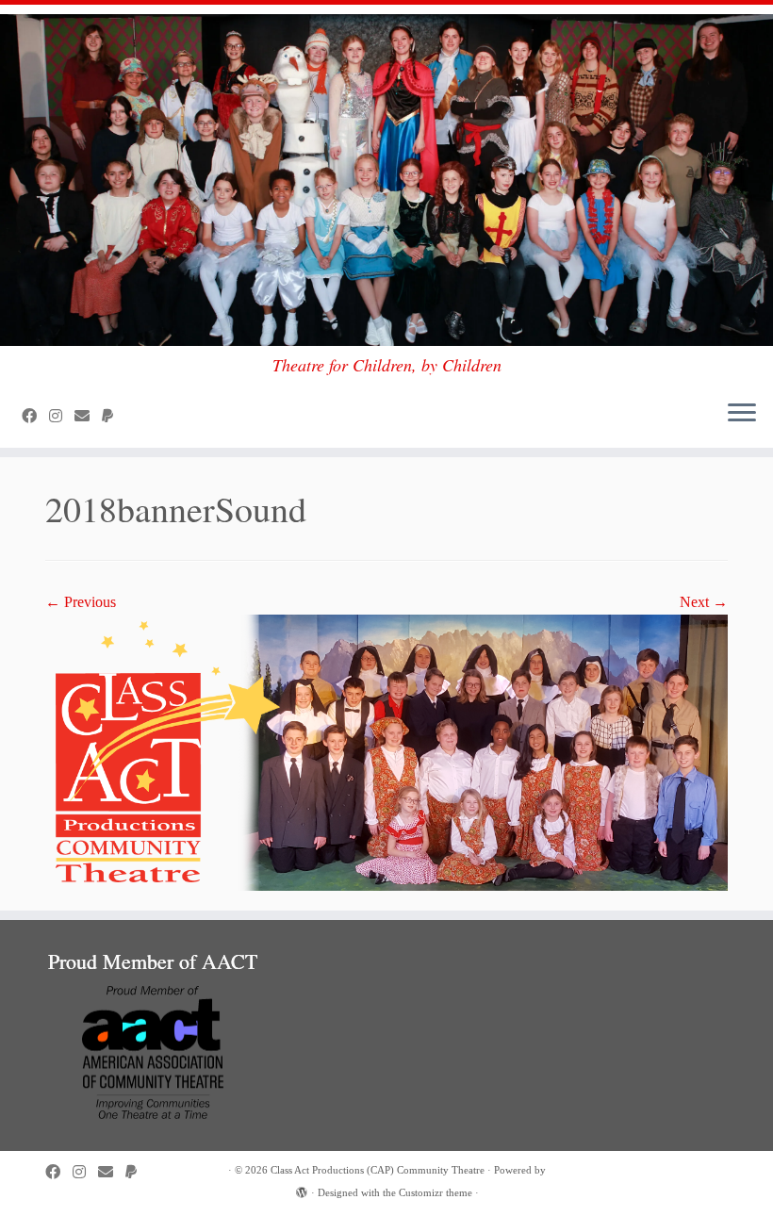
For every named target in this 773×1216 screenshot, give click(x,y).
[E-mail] (88, 416)
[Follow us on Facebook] (35, 416)
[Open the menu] (742, 414)
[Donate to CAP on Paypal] (113, 416)
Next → (704, 602)
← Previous (80, 602)
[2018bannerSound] (386, 751)
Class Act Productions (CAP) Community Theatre (378, 1169)
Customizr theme (435, 1192)
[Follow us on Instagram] (61, 416)
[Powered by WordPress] (301, 1189)
